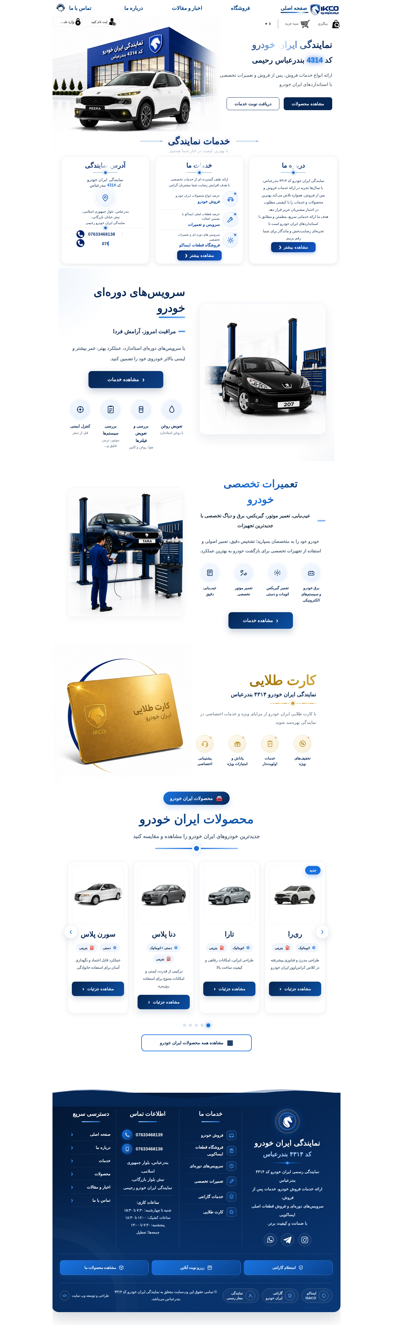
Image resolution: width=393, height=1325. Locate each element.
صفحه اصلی (294, 8)
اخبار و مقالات (187, 8)
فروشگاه (240, 8)
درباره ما (133, 8)
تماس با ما (80, 8)
